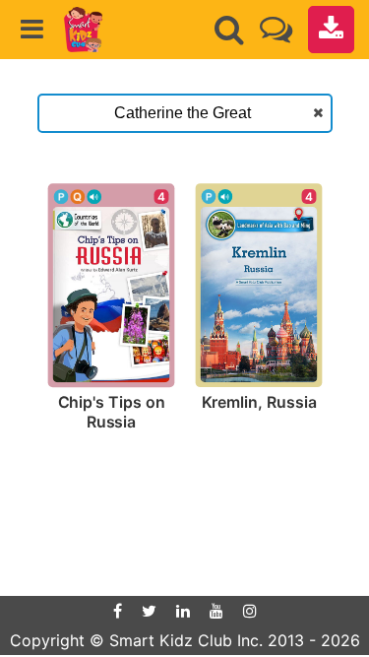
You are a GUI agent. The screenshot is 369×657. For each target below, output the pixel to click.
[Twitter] (149, 611)
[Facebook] (117, 611)
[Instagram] (250, 611)
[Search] (229, 29)
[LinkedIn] (183, 611)
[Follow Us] (276, 29)
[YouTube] (216, 611)
